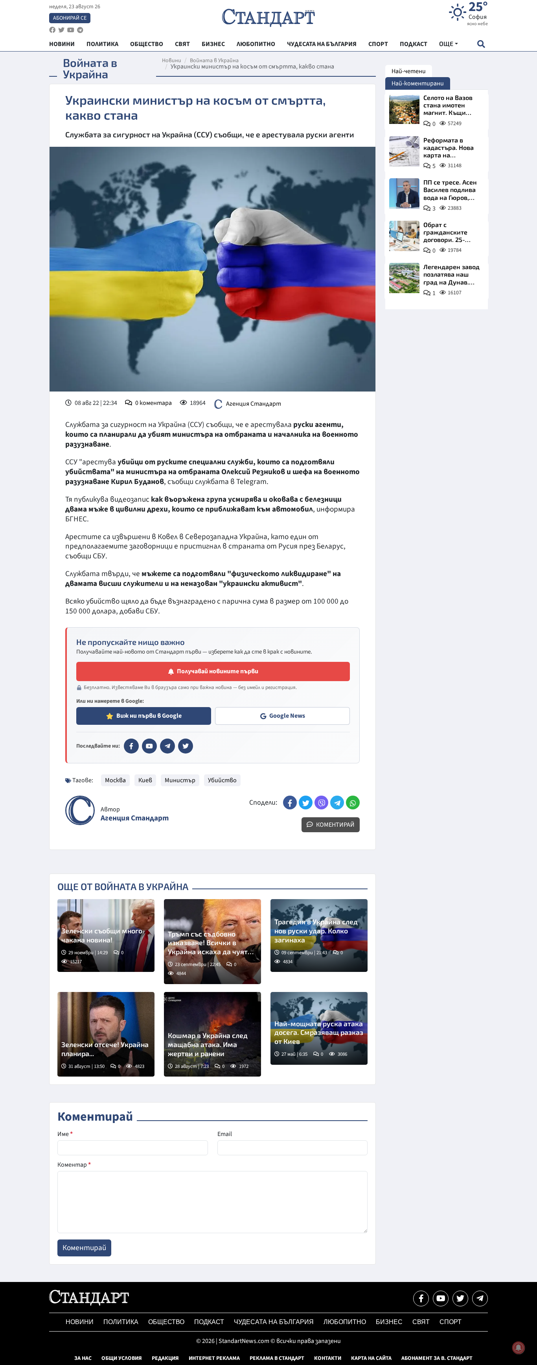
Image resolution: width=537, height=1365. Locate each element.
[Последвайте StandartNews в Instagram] (61, 30)
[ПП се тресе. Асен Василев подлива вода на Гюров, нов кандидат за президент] (404, 193)
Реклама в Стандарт (277, 1358)
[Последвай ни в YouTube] (441, 1298)
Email (224, 1134)
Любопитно (345, 1322)
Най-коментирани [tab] (418, 83)
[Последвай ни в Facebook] (421, 1298)
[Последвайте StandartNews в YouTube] (70, 30)
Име (65, 1134)
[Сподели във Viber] (321, 802)
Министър (180, 780)
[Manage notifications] (518, 1347)
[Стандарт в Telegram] (167, 746)
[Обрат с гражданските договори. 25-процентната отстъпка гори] (404, 236)
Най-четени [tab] (409, 71)
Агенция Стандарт (253, 403)
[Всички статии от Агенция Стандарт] (80, 810)
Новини (171, 61)
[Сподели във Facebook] (290, 802)
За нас (83, 1358)
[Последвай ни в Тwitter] (460, 1298)
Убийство (222, 780)
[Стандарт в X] (185, 746)
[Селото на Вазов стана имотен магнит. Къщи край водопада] (404, 109)
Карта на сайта (371, 1358)
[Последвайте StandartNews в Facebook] (52, 30)
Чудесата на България (274, 1322)
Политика (120, 1322)
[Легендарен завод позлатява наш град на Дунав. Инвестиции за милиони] (404, 278)
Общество (166, 1322)
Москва (115, 780)
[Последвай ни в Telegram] (480, 1298)
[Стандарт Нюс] (89, 1303)
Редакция (165, 1358)
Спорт (451, 1322)
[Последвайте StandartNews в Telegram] (80, 30)
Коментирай (335, 824)
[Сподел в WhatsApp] (353, 802)
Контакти (327, 1358)
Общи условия (121, 1358)
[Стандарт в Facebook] (131, 746)
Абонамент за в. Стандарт (437, 1358)
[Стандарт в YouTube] (149, 746)
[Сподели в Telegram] (337, 802)
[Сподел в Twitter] (306, 802)
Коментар (74, 1165)
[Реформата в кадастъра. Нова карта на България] (404, 151)
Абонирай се (69, 18)
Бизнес (389, 1322)
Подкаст (209, 1322)
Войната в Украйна (214, 61)
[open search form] (481, 44)
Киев (145, 780)
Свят (421, 1322)
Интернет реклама (214, 1358)
